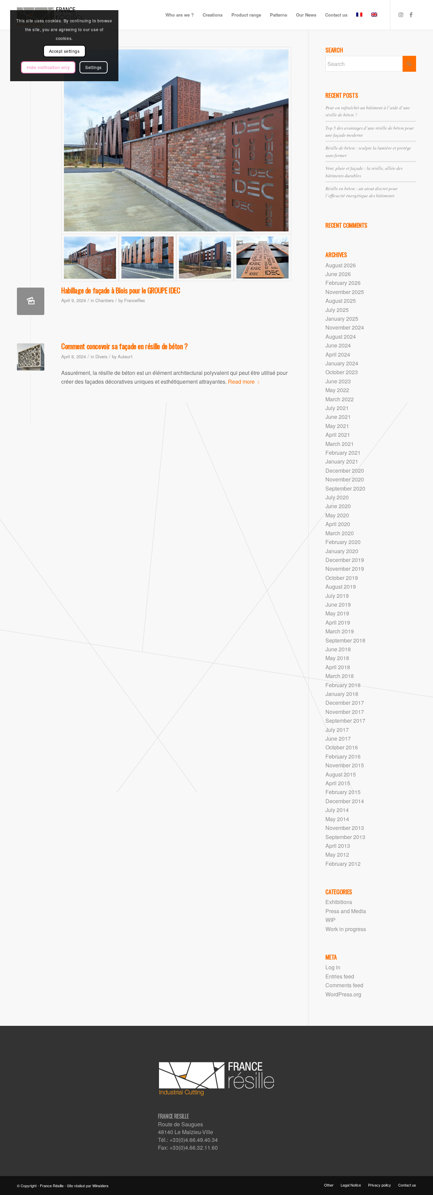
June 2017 (338, 738)
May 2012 (337, 854)
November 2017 (344, 712)
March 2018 (339, 676)
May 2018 (337, 658)
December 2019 (344, 560)
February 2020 (343, 542)
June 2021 (338, 417)
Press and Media (345, 911)
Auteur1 (125, 356)
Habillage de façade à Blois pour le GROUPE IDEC (120, 290)
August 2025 (340, 301)
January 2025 (341, 318)
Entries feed (339, 976)
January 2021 (341, 461)
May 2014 (337, 819)
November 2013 (344, 828)
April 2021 (337, 434)
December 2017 (344, 702)
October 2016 (341, 747)
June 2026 (338, 274)
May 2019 (337, 613)
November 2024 (344, 327)
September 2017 (345, 720)
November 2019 (344, 568)
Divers (101, 356)
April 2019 (337, 622)
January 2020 (341, 551)
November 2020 (344, 479)
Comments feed (344, 985)
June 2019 (338, 604)
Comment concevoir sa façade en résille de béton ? (124, 346)
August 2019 (340, 586)
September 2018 (345, 640)
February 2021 (343, 452)
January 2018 (341, 694)
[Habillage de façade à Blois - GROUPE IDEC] (30, 301)
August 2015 (340, 774)
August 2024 (340, 336)
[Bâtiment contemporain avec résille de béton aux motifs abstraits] (30, 357)
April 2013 (337, 846)
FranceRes (134, 300)
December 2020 (344, 470)
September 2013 (345, 837)
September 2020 (345, 488)
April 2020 (337, 524)
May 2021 (337, 426)
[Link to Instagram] (401, 14)
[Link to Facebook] (411, 14)
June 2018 (338, 649)
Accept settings (64, 51)
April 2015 (337, 783)
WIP (330, 920)
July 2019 (337, 596)
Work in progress (345, 929)
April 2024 (337, 354)
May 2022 (337, 390)
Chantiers (104, 300)
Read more (241, 381)
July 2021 (337, 408)
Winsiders (100, 1185)
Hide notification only (48, 67)
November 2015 (344, 765)
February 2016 (343, 756)
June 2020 (338, 506)
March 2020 (339, 533)
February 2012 (343, 863)
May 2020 (337, 515)
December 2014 (344, 801)
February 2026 (343, 283)
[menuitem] (179, 15)
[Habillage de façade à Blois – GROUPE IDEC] (176, 140)
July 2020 (337, 497)
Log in (332, 967)
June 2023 (338, 381)
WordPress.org (343, 994)
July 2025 (337, 310)
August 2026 (340, 265)
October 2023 (341, 372)
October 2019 (341, 578)
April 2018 (337, 667)
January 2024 (341, 363)
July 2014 (337, 810)
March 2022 (339, 399)
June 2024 (338, 345)
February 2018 (343, 685)
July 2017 (337, 730)
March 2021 (339, 444)
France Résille (52, 1185)
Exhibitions (338, 902)
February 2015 (343, 792)
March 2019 (339, 631)
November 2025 (344, 292)
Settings (93, 67)
